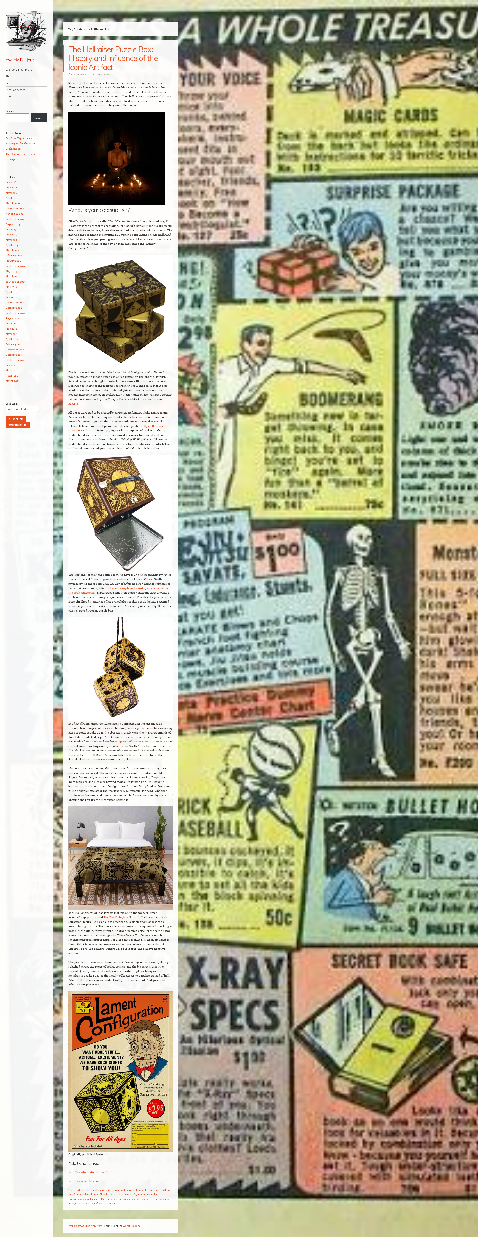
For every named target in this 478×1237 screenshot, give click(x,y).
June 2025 (11, 234)
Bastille (73, 403)
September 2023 (15, 281)
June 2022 (11, 328)
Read (9, 83)
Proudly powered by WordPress (85, 1225)
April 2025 (12, 245)
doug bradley (121, 1189)
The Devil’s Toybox (115, 917)
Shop (9, 76)
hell (147, 1189)
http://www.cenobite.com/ (85, 1181)
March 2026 (13, 203)
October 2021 (14, 354)
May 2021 (11, 370)
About (9, 96)
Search (10, 111)
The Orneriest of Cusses (20, 154)
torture (79, 1203)
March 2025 (13, 250)
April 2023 (12, 292)
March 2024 (13, 276)
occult (87, 1198)
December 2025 (15, 208)
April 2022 (12, 339)
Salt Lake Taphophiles (19, 138)
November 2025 (15, 213)
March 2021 (12, 381)
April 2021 (12, 375)
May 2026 (11, 192)
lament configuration (133, 1194)
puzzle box (129, 1198)
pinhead (118, 1198)
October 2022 (14, 307)
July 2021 (11, 365)
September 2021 (15, 360)
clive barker (106, 1189)
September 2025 (16, 219)
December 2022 (15, 302)
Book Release (14, 148)
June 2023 (11, 286)
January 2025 (13, 260)
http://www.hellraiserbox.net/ (87, 1172)
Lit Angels (12, 159)
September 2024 (16, 266)
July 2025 (11, 229)
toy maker (89, 1203)
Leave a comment (106, 1203)
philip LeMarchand (102, 1198)
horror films (98, 1194)
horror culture (82, 1194)
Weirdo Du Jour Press (19, 69)
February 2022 (14, 344)
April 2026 (12, 198)
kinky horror (113, 1194)
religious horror (144, 1198)
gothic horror (136, 1189)
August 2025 (13, 224)
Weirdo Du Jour (20, 60)
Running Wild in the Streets (22, 143)
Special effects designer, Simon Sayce (143, 741)
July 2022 (11, 323)
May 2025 (11, 239)
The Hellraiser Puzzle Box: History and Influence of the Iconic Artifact (113, 58)
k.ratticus (105, 73)
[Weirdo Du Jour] (26, 31)
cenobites (94, 1189)
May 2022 (11, 334)
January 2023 (13, 297)
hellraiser (155, 1189)
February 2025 (14, 255)
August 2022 (13, 318)
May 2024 (11, 271)
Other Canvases (15, 89)
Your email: (12, 403)
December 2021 (15, 349)
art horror (82, 1189)
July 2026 (11, 182)
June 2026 (11, 187)
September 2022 (16, 313)
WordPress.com (131, 1225)
